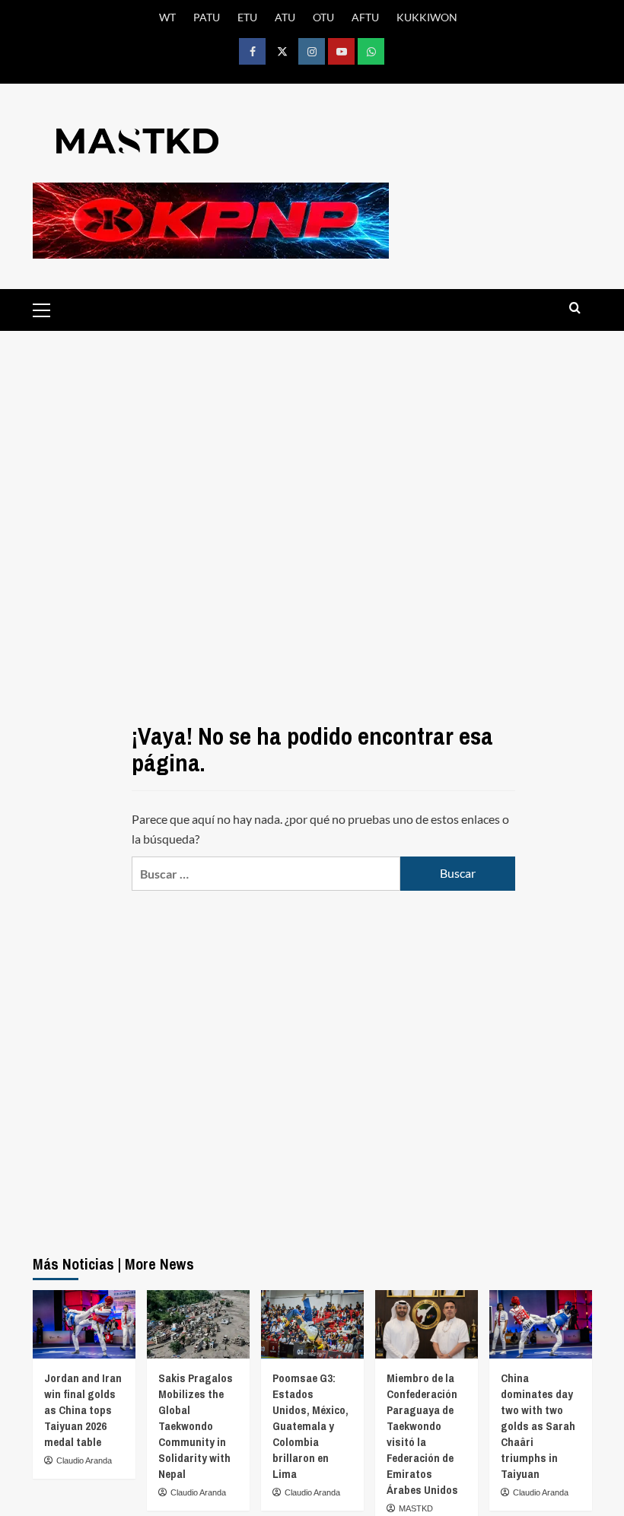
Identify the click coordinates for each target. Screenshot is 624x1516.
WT (167, 17)
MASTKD (416, 1508)
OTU (323, 17)
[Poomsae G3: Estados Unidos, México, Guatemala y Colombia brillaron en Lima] (312, 1324)
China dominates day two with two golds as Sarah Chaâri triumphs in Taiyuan (538, 1426)
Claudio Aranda (84, 1460)
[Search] (574, 308)
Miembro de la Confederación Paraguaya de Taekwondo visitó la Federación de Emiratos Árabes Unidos (422, 1434)
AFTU (365, 17)
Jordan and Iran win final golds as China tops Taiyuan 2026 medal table (83, 1410)
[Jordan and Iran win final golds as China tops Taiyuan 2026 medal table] (84, 1324)
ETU (247, 17)
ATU (285, 17)
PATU (206, 17)
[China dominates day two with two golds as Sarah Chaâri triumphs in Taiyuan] (540, 1324)
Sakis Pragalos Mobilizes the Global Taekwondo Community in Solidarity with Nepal (195, 1426)
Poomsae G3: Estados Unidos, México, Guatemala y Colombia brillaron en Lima (310, 1426)
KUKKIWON (426, 17)
